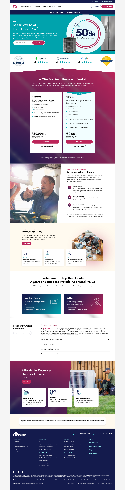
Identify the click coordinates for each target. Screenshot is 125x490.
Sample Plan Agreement (46, 446)
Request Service (108, 1)
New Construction (44, 460)
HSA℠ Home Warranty (72, 479)
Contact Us (96, 1)
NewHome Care (68, 446)
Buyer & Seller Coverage (45, 455)
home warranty (47, 328)
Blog (59, 6)
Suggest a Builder (69, 449)
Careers (16, 441)
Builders (66, 439)
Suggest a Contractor (70, 457)
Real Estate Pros (43, 453)
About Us (37, 6)
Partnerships (93, 453)
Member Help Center (49, 6)
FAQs (15, 449)
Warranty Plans (25, 6)
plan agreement (48, 157)
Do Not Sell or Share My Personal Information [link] (86, 483)
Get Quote (29, 309)
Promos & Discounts (44, 449)
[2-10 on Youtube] (22, 472)
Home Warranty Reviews (21, 446)
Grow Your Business (69, 455)
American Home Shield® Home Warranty (56, 479)
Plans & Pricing (43, 441)
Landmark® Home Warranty (85, 479)
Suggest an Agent (44, 465)
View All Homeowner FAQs (22, 333)
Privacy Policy (101, 483)
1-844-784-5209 (107, 433)
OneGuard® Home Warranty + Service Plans (103, 479)
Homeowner (42, 439)
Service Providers (69, 453)
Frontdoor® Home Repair (41, 479)
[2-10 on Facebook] (18, 472)
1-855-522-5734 (85, 433)
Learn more (40, 309)
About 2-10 (17, 439)
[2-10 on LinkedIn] (14, 472)
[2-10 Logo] (14, 7)
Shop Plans (108, 6)
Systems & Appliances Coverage (48, 444)
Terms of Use (109, 483)
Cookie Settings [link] (70, 483)
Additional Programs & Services (73, 444)
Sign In (97, 6)
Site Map (16, 452)
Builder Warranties (69, 441)
